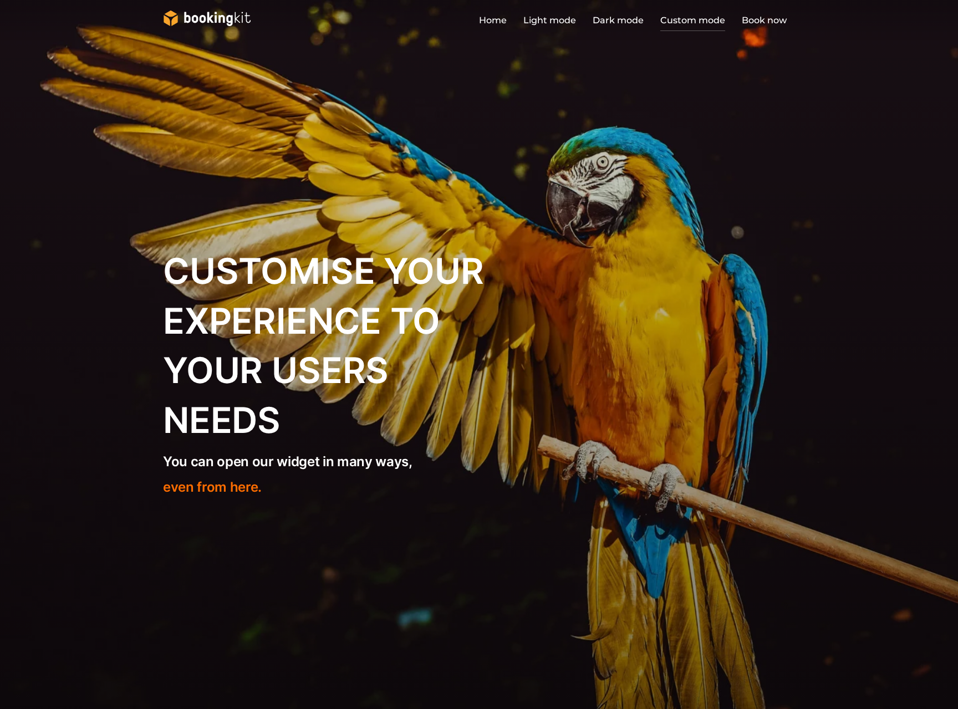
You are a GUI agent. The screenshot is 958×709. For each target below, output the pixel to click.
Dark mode (618, 20)
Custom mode (692, 20)
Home (493, 20)
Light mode (549, 20)
